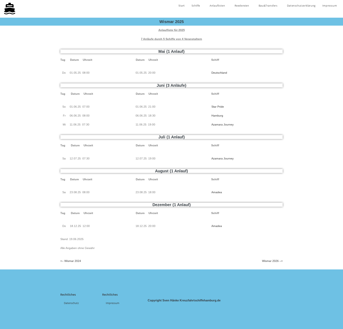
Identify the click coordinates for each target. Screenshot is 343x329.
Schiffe (196, 5)
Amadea (216, 192)
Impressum (329, 5)
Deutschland (219, 72)
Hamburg (217, 115)
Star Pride (217, 106)
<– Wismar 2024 (70, 260)
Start (181, 5)
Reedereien (242, 5)
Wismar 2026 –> (272, 260)
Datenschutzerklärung (301, 5)
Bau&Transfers (268, 5)
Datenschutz (71, 303)
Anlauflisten (218, 5)
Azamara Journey (222, 124)
